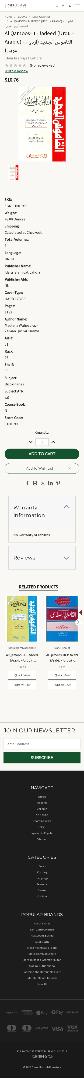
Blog (42, 827)
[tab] (42, 511)
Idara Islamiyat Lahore (42, 953)
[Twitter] (42, 483)
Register (48, 833)
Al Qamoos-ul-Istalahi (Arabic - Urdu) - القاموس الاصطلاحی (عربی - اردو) (62, 658)
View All (42, 984)
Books (42, 866)
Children (42, 808)
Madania (42, 802)
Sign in (35, 833)
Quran (42, 796)
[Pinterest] (58, 483)
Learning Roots (42, 821)
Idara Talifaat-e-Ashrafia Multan (42, 959)
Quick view (22, 675)
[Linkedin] (50, 483)
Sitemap (42, 839)
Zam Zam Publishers (42, 929)
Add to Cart (22, 685)
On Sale (42, 896)
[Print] (35, 483)
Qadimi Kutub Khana (42, 966)
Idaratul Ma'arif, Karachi (42, 978)
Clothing (42, 872)
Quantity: (42, 432)
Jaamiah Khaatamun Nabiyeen (42, 972)
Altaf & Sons (42, 941)
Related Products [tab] (38, 587)
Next (78, 622)
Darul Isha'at (42, 923)
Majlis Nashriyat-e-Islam (42, 947)
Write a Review (16, 71)
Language (42, 878)
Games (42, 890)
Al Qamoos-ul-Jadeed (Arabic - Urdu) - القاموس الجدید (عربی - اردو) (22, 658)
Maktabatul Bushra (42, 935)
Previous (5, 622)
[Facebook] (27, 483)
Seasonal (42, 884)
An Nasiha (42, 815)
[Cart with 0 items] (70, 6)
